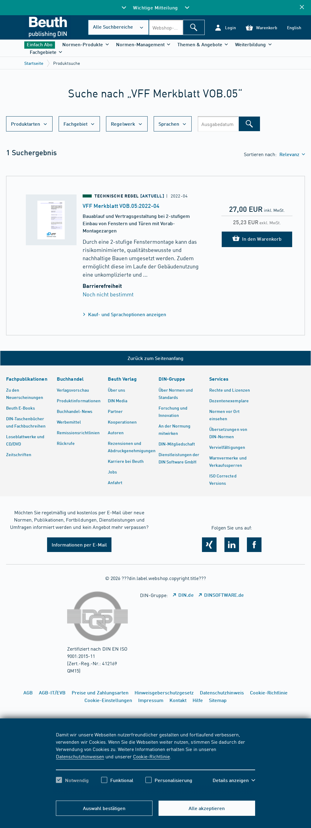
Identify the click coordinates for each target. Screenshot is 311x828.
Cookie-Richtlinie (151, 756)
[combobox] (166, 27)
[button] (225, 27)
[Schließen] (302, 7)
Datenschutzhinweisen (80, 756)
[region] (155, 763)
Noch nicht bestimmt (108, 294)
